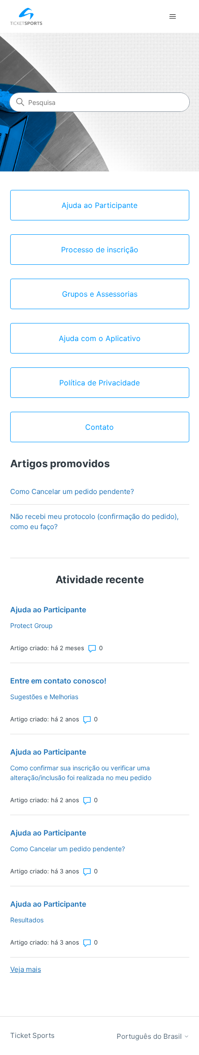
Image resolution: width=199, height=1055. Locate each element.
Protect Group (31, 625)
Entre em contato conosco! (58, 680)
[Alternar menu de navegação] (172, 16)
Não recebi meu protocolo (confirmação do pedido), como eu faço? (94, 521)
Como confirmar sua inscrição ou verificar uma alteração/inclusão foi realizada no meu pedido (80, 772)
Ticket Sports (32, 1035)
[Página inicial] (26, 16)
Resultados (27, 920)
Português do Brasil (150, 1036)
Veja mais (25, 969)
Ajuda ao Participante (48, 609)
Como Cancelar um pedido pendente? (72, 491)
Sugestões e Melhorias (44, 697)
